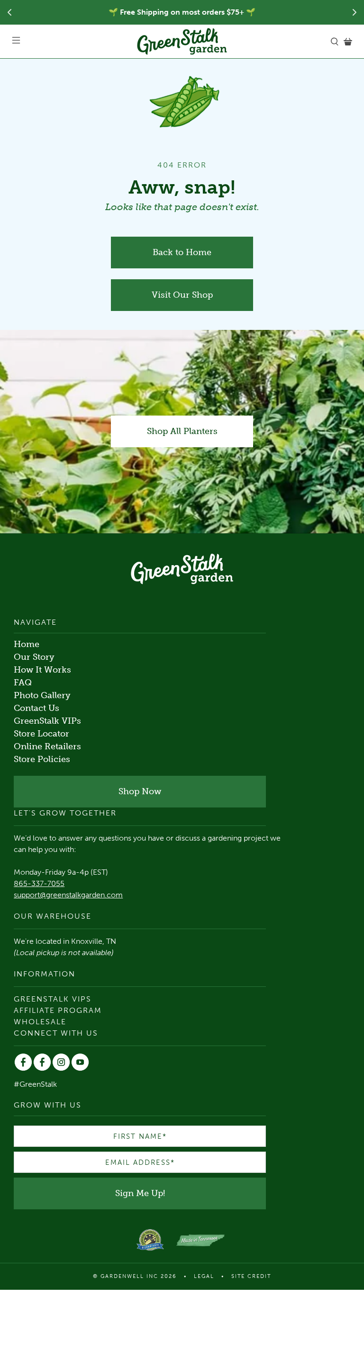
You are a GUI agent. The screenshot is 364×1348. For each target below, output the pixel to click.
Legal (204, 1276)
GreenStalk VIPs (47, 721)
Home (26, 644)
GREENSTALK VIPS (52, 998)
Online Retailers (47, 746)
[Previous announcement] (9, 12)
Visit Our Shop (182, 295)
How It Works (42, 670)
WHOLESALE (40, 1021)
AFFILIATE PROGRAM (58, 1010)
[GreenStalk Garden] (182, 41)
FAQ (23, 682)
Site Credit (251, 1276)
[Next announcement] (354, 12)
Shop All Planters (182, 431)
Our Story (34, 657)
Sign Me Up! (140, 1193)
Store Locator (41, 733)
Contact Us (36, 708)
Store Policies (42, 759)
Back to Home (182, 252)
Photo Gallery (42, 695)
